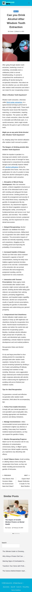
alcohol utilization (11, 167)
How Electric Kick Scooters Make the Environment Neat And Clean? (8, 481)
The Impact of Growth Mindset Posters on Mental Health (14, 522)
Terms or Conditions (16, 590)
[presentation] (16, 508)
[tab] (14, 533)
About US (13, 587)
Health (16, 11)
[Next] (26, 516)
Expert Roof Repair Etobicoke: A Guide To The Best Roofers (24, 481)
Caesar (11, 31)
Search (4, 543)
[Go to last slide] (6, 516)
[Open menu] (28, 3)
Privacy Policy (26, 587)
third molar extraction (14, 102)
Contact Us (18, 587)
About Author (6, 587)
